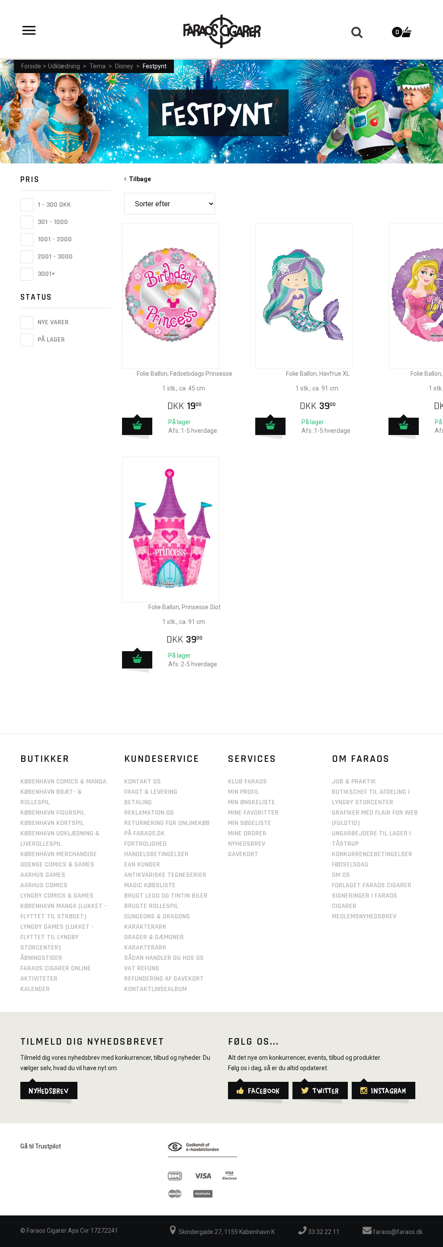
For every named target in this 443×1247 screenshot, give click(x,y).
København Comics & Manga (63, 781)
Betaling (138, 802)
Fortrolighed (145, 843)
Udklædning (64, 66)
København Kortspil (52, 823)
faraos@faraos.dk (397, 1231)
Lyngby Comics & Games (56, 895)
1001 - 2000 (54, 239)
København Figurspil (52, 812)
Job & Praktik (354, 781)
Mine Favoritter (253, 812)
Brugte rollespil (151, 906)
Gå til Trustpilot (40, 1146)
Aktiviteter (39, 978)
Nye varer (52, 322)
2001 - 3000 (54, 256)
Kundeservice (161, 758)
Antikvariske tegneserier (165, 874)
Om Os (341, 874)
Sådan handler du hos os (164, 957)
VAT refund (141, 968)
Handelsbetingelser (156, 854)
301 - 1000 (52, 222)
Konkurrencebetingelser (372, 854)
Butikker (45, 758)
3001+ (45, 273)
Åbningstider (41, 957)
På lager (50, 340)
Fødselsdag (350, 864)
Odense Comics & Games (57, 864)
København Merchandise (58, 854)
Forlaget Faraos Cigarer (371, 885)
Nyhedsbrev (246, 843)
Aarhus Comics (43, 885)
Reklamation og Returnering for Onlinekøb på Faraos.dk (167, 823)
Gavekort (243, 854)
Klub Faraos (247, 781)
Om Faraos (361, 758)
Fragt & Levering (150, 791)
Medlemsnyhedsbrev (364, 916)
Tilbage (138, 179)
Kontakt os (142, 781)
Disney (124, 66)
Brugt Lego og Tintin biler (166, 895)
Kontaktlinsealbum (155, 989)
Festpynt (155, 66)
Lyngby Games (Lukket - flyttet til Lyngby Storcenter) (57, 937)
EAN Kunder (142, 864)
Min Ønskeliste (251, 802)
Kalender (35, 989)
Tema (98, 66)
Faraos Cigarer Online (55, 968)
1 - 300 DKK (53, 204)
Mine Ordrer (247, 833)
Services (252, 758)
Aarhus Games (42, 874)
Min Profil (243, 791)
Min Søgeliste (249, 823)
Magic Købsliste (150, 885)
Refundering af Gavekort (164, 978)
